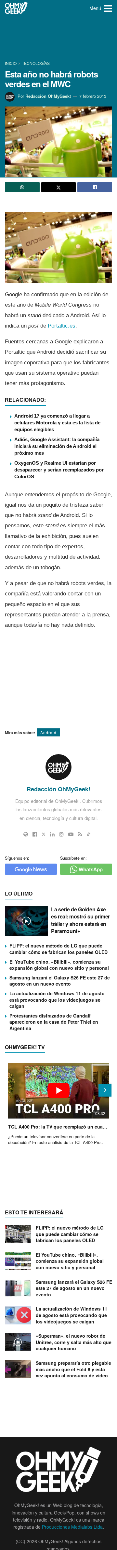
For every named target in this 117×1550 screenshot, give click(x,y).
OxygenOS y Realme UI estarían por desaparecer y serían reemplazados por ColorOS (59, 469)
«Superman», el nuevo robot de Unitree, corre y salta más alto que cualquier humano (73, 1342)
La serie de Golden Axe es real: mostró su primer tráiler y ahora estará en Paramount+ (80, 920)
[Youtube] (70, 834)
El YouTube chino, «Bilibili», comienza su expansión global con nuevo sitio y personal (59, 964)
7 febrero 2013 (92, 96)
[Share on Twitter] (58, 187)
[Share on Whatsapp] (22, 187)
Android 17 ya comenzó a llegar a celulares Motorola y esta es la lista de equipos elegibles (57, 422)
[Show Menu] (108, 8)
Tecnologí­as (36, 63)
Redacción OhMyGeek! (48, 96)
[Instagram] (61, 834)
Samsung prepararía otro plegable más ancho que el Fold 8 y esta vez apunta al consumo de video (73, 1369)
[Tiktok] (88, 834)
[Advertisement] (58, 39)
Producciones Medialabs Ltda (72, 1527)
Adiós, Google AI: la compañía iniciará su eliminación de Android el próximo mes (56, 446)
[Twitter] (44, 834)
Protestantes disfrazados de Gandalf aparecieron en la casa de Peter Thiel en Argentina (53, 1021)
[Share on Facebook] (94, 187)
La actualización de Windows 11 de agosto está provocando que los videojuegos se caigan (57, 999)
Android (48, 732)
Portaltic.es (61, 326)
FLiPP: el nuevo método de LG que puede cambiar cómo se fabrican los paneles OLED (58, 948)
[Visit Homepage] (16, 8)
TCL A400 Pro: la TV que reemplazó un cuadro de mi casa (58, 1127)
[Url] (25, 834)
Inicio (11, 63)
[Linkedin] (52, 834)
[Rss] (80, 834)
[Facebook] (34, 834)
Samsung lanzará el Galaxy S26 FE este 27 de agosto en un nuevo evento (59, 980)
